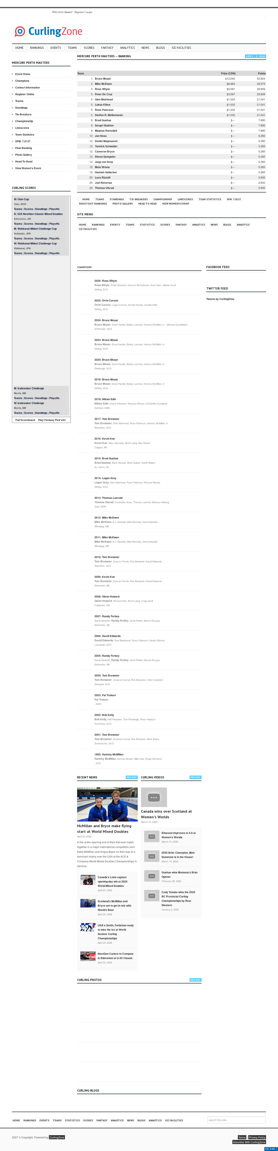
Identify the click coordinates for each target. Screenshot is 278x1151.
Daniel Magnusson (106, 141)
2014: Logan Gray (105, 478)
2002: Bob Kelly (104, 715)
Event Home (22, 74)
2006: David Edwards (107, 636)
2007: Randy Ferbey (106, 616)
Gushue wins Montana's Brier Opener (180, 874)
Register (79, 12)
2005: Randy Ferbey (106, 656)
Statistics (147, 224)
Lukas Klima (102, 104)
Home (19, 48)
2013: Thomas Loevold (108, 498)
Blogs (160, 48)
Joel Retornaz (103, 183)
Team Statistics (24, 134)
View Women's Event (28, 168)
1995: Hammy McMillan (108, 754)
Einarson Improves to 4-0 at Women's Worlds (179, 835)
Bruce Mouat (103, 78)
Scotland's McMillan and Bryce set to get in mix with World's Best (114, 905)
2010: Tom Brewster (106, 557)
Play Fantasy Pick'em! (52, 420)
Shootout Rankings (93, 203)
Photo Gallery (23, 155)
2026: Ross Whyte (105, 281)
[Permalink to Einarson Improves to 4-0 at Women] (151, 835)
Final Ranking (23, 148)
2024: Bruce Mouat (106, 320)
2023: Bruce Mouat (106, 340)
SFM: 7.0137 (22, 141)
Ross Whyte (102, 89)
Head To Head (23, 161)
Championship (24, 121)
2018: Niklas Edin (105, 399)
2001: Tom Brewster (106, 735)
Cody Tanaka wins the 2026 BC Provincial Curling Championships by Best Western (178, 898)
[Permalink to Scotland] (88, 902)
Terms (242, 1137)
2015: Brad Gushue (106, 458)
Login (89, 12)
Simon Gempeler (105, 157)
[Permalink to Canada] (88, 879)
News (145, 48)
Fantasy (107, 48)
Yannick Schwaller (106, 146)
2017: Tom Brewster (106, 419)
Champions (22, 81)
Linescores (22, 128)
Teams (72, 48)
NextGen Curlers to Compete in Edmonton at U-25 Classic (116, 956)
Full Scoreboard (25, 420)
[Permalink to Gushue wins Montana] (151, 875)
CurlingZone (57, 1137)
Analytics (127, 48)
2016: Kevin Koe (104, 438)
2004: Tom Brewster (106, 675)
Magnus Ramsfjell (106, 131)
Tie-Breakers (23, 114)
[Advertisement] (41, 321)
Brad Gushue (103, 120)
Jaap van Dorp (104, 162)
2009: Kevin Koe (104, 577)
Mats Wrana (102, 167)
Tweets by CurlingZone (220, 299)
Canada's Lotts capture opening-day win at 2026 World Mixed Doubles (112, 881)
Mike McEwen (103, 84)
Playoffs (54, 209)
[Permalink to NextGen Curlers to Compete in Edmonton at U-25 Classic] (88, 955)
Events (56, 48)
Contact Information (27, 87)
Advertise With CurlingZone (249, 1142)
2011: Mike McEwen (106, 537)
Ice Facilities (181, 48)
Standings (21, 108)
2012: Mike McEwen (106, 517)
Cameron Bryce (105, 151)
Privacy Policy (257, 1137)
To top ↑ (271, 1149)
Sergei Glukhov (104, 125)
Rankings (37, 48)
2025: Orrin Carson (106, 300)
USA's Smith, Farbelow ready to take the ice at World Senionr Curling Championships (116, 931)
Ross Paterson (104, 110)
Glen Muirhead (104, 99)
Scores (89, 48)
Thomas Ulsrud (104, 188)
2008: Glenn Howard (106, 596)
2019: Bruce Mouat (106, 379)
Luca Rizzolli (102, 177)
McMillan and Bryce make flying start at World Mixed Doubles (104, 828)
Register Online (24, 94)
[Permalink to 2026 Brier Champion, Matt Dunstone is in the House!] (151, 855)
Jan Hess (101, 136)
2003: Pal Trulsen (105, 695)
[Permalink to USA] (88, 927)
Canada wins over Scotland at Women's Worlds (166, 814)
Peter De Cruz (103, 94)
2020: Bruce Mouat (106, 360)
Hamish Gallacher (106, 172)
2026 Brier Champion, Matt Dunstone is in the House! (178, 855)
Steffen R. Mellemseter (109, 115)
